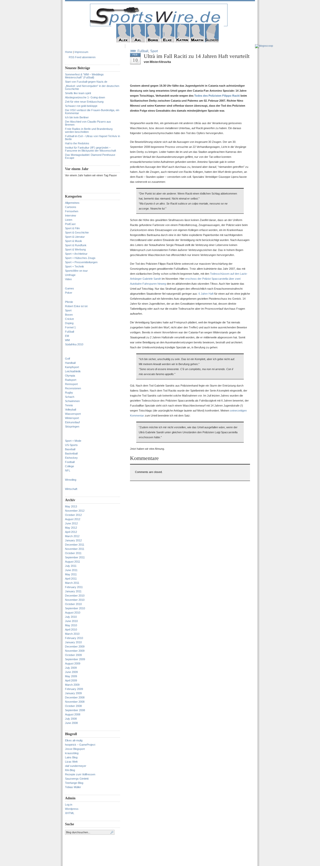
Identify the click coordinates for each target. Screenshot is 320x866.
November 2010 (74, 599)
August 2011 (72, 561)
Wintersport (72, 418)
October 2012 (73, 514)
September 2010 (75, 608)
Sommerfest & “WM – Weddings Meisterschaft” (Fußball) (84, 76)
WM (67, 340)
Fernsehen (71, 211)
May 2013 (71, 506)
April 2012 (71, 531)
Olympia (70, 375)
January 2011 (73, 591)
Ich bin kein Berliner (77, 117)
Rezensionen (73, 388)
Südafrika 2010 (74, 344)
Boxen (69, 314)
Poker (68, 292)
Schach (69, 396)
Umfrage (70, 274)
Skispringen (72, 426)
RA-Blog (70, 770)
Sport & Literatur (75, 236)
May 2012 (71, 527)
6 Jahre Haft (206, 293)
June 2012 (71, 523)
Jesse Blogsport (75, 748)
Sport (68, 310)
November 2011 (74, 548)
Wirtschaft (71, 488)
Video (68, 279)
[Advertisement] (188, 75)
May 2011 (71, 574)
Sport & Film (72, 228)
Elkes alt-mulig (73, 740)
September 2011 (75, 557)
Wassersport (73, 413)
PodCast (70, 223)
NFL (67, 470)
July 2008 (71, 718)
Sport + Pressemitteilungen (81, 262)
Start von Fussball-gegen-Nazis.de (86, 81)
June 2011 (71, 570)
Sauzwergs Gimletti (76, 778)
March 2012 (72, 536)
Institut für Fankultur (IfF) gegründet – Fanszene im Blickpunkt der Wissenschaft (90, 149)
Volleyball (70, 409)
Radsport (70, 379)
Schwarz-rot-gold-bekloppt (81, 105)
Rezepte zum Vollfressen (80, 774)
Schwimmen (72, 401)
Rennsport (71, 384)
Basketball (71, 453)
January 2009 (73, 693)
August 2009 (72, 663)
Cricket (69, 318)
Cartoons (70, 207)
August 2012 (72, 519)
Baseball (70, 449)
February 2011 (74, 587)
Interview (70, 215)
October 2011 (73, 553)
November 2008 (74, 701)
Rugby (69, 392)
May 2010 (71, 625)
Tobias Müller (73, 787)
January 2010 (73, 642)
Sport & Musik (73, 240)
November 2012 (74, 510)
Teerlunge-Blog (74, 782)
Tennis (69, 405)
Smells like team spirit (78, 93)
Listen (68, 219)
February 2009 (74, 688)
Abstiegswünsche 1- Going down (85, 97)
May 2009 (71, 676)
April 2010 (71, 629)
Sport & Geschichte (77, 232)
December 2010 (74, 595)
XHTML (69, 813)
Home (68, 51)
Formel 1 (70, 327)
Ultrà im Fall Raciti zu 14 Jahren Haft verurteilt (197, 56)
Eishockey (71, 457)
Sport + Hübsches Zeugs (80, 257)
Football (69, 461)
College (69, 466)
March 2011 (72, 582)
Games (69, 288)
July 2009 (71, 667)
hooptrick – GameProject (80, 744)
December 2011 (74, 544)
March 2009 (72, 684)
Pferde (69, 301)
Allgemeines (72, 202)
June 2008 (71, 722)
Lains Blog (71, 757)
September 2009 (75, 659)
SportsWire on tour (76, 270)
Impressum (81, 51)
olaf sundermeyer (75, 765)
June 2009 (71, 671)
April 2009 (71, 680)
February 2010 (74, 638)
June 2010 (71, 621)
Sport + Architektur (76, 253)
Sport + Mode (73, 440)
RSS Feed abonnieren (82, 57)
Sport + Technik (74, 266)
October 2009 (73, 654)
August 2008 (72, 714)
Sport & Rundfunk (75, 245)
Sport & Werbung (75, 249)
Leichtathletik (73, 371)
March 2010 (72, 633)
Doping (69, 323)
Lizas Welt (71, 761)
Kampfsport (72, 367)
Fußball (69, 331)
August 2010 (72, 612)
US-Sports (71, 444)
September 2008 (75, 710)
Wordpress (71, 808)
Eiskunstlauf (72, 422)
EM (67, 335)
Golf (67, 358)
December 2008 (74, 697)
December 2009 (74, 646)
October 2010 (73, 604)
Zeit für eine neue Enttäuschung (84, 101)
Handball (70, 362)
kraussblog (71, 753)
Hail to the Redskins (77, 143)
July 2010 (71, 616)
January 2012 (73, 540)
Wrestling (70, 479)
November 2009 (74, 650)
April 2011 (71, 578)
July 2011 (70, 565)
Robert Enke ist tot (76, 306)
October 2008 (73, 705)
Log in (68, 804)
